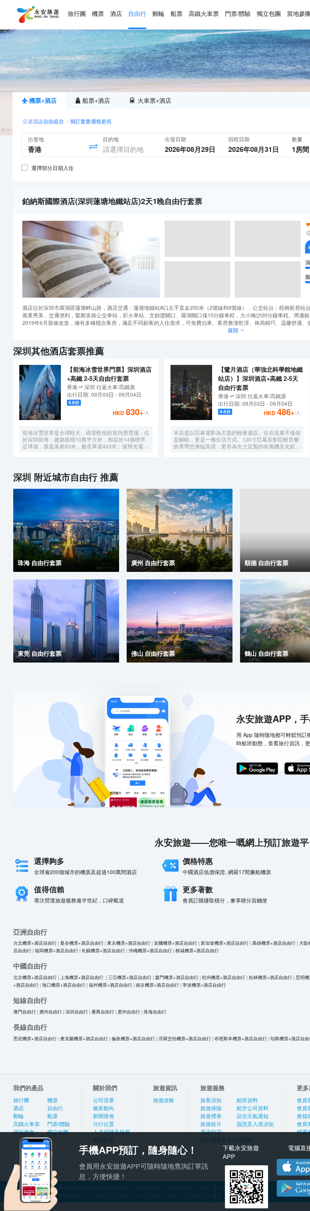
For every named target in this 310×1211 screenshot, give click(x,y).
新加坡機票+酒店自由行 (225, 942)
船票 (176, 14)
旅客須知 (211, 1100)
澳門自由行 (24, 1011)
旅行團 (77, 14)
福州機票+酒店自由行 (110, 984)
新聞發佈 (103, 1116)
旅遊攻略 (163, 1100)
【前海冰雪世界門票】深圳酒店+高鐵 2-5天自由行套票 (109, 374)
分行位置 (103, 1124)
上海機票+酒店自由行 (82, 977)
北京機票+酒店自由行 (35, 977)
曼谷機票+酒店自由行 (82, 942)
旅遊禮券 (211, 1116)
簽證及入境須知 (255, 1124)
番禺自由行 (102, 1011)
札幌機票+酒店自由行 (103, 950)
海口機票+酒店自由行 (63, 984)
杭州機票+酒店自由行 (223, 977)
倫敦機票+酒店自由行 (133, 1038)
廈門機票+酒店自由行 (176, 977)
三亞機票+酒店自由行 (130, 977)
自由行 (137, 14)
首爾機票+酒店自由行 (175, 942)
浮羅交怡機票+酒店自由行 (184, 1038)
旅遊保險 (211, 1108)
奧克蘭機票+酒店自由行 (84, 1038)
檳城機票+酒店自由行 (197, 950)
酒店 (116, 14)
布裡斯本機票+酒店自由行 (240, 1038)
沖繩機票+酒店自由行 (150, 950)
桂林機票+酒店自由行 (270, 977)
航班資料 (247, 1100)
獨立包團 (269, 14)
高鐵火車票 (204, 14)
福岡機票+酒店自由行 (56, 950)
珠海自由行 (155, 1011)
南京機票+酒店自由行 (157, 984)
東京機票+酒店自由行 (128, 942)
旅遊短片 (211, 1124)
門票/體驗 (238, 14)
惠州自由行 (129, 1011)
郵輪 (158, 14)
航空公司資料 (252, 1108)
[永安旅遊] (37, 15)
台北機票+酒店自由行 (35, 942)
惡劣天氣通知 (252, 1116)
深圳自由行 (76, 1011)
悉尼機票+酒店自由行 (35, 1038)
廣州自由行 (50, 1011)
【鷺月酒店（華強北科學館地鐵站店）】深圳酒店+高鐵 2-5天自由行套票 (260, 378)
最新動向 (103, 1108)
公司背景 (103, 1100)
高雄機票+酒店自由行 (274, 942)
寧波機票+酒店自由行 (204, 984)
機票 (98, 14)
